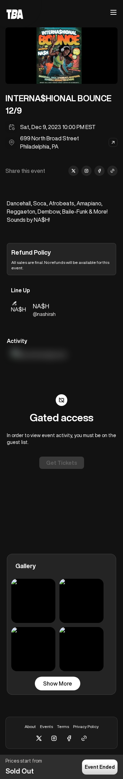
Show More (57, 683)
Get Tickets (61, 462)
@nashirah (44, 314)
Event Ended (100, 767)
